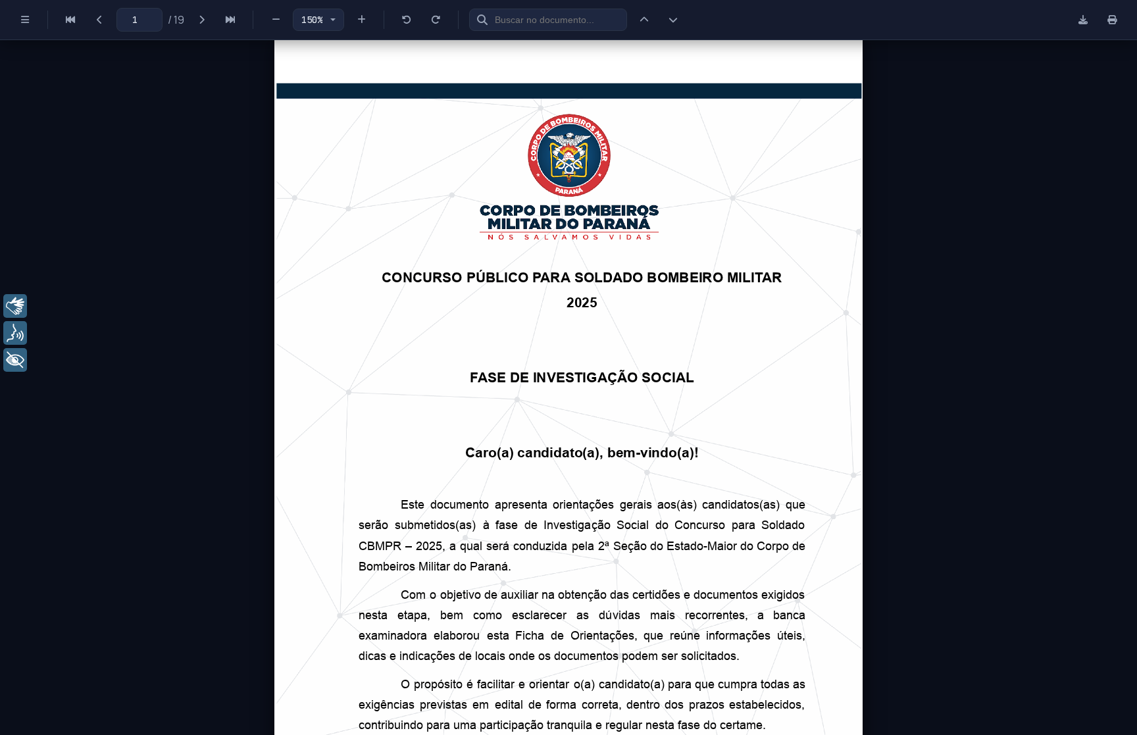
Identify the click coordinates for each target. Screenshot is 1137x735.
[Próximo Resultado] (673, 20)
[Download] (1083, 20)
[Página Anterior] (99, 20)
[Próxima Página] (201, 20)
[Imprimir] (1112, 20)
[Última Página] (230, 20)
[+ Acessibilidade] (15, 360)
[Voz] (15, 333)
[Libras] (15, 306)
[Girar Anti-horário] (406, 20)
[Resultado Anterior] (644, 20)
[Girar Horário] (435, 20)
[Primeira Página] (70, 20)
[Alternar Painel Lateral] (25, 20)
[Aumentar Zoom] (361, 20)
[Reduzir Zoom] (276, 20)
